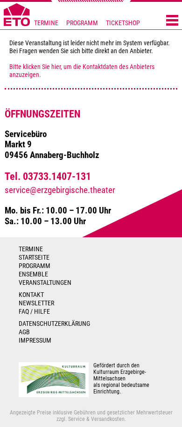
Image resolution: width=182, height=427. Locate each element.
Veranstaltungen (45, 282)
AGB (24, 332)
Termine (46, 23)
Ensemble (33, 274)
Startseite (34, 257)
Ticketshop (123, 23)
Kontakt (31, 294)
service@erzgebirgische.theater (60, 190)
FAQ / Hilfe (34, 311)
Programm (82, 23)
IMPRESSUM (35, 340)
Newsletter (36, 303)
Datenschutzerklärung (54, 323)
